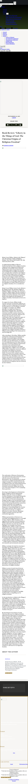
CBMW (14, 117)
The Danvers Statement (12, 40)
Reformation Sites (23, 764)
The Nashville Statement (12, 38)
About (4, 36)
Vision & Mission (10, 37)
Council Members (10, 43)
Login (11, 764)
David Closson (8, 145)
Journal (5, 32)
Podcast (5, 34)
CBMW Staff (9, 41)
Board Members (10, 42)
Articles (5, 33)
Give (1, 48)
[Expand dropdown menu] (7, 36)
